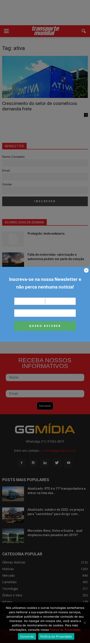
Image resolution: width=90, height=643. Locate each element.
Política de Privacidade (65, 629)
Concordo (27, 636)
